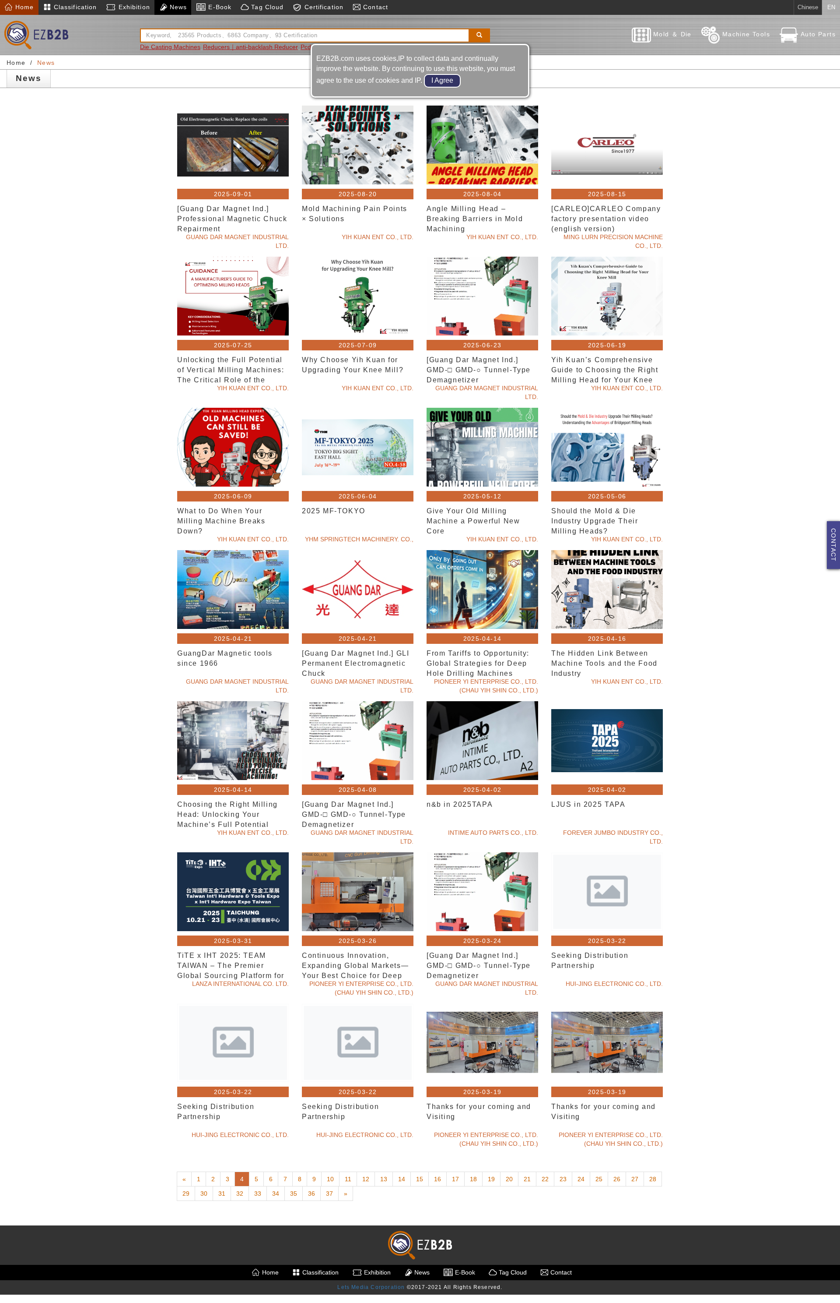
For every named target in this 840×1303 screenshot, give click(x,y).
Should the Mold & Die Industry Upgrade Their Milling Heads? (594, 521)
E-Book (218, 7)
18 (473, 1179)
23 (563, 1179)
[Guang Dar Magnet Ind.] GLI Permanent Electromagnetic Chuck (355, 663)
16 (437, 1179)
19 (491, 1179)
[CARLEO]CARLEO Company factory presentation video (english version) (606, 219)
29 (185, 1193)
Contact (374, 7)
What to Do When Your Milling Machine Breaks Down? (221, 521)
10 (330, 1179)
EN (831, 7)
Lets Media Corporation (371, 1287)
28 (652, 1179)
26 (616, 1179)
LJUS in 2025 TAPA (588, 804)
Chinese (808, 7)
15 (419, 1179)
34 (275, 1193)
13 (383, 1179)
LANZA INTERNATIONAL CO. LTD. (240, 983)
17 (455, 1179)
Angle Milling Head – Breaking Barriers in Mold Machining (475, 219)
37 (329, 1193)
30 (203, 1193)
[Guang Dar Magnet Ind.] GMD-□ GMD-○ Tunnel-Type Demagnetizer (479, 370)
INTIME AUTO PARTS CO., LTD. (493, 832)
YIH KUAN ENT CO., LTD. (377, 236)
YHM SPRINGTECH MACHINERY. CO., (359, 539)
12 (365, 1179)
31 (221, 1193)
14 (401, 1179)
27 (634, 1179)
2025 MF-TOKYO (333, 511)
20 (509, 1179)
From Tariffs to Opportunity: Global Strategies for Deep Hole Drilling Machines (478, 663)
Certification (322, 7)
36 (311, 1193)
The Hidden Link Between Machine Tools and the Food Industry (604, 663)
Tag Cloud (266, 7)
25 (598, 1179)
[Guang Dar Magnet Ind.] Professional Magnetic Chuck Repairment (232, 219)
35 (293, 1193)
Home (23, 7)
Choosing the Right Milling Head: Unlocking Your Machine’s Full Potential (227, 814)
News (177, 7)
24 (581, 1179)
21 (527, 1179)
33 (257, 1193)
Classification (74, 7)
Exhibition (133, 7)
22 (545, 1179)
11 (348, 1179)
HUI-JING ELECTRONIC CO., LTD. (614, 983)
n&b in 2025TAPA (460, 804)
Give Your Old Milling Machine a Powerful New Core (473, 521)
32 (239, 1193)
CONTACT (833, 545)
